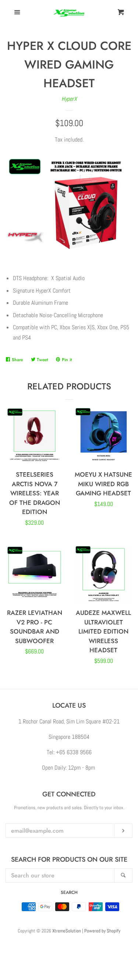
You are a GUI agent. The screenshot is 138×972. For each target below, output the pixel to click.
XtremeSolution (66, 931)
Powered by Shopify (102, 931)
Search (69, 892)
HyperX (69, 99)
